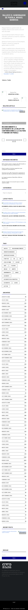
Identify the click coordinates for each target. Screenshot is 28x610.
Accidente (6, 275)
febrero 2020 (6, 421)
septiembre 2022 (7, 357)
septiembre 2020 (7, 399)
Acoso (16, 282)
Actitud (6, 286)
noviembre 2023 (7, 316)
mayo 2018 (5, 447)
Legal (14, 602)
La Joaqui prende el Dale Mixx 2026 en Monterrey (12, 178)
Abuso (16, 272)
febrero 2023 (6, 341)
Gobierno (4, 80)
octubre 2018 (6, 437)
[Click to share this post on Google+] (16, 86)
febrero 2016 (6, 518)
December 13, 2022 (9, 74)
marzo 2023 (5, 338)
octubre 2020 (6, 396)
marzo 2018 (5, 453)
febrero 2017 (6, 479)
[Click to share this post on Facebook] (6, 86)
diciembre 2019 (6, 428)
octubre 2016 (6, 492)
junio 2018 (5, 444)
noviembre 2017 (7, 466)
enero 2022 (5, 383)
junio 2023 (5, 332)
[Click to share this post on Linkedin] (21, 86)
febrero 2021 (6, 389)
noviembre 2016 (7, 489)
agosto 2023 (6, 325)
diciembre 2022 (6, 348)
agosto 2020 (6, 402)
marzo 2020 (5, 418)
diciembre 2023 (6, 312)
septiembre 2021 (7, 386)
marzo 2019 (5, 431)
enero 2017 (5, 482)
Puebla (9, 80)
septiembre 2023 (7, 322)
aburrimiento (7, 272)
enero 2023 (5, 344)
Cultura (22, 111)
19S (14, 258)
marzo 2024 (5, 303)
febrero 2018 (6, 457)
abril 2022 (5, 373)
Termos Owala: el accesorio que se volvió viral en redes (13, 182)
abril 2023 (5, 335)
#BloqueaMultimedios (17, 248)
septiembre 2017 (7, 473)
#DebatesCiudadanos (9, 251)
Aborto (14, 269)
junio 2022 (5, 367)
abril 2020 (5, 415)
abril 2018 (5, 450)
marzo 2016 (5, 514)
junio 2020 (5, 409)
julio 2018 (5, 441)
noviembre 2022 (7, 351)
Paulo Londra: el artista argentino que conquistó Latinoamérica (12, 169)
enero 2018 (5, 460)
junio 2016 (5, 505)
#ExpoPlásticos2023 (9, 255)
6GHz (5, 265)
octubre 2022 (6, 354)
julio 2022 (5, 364)
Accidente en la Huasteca (10, 279)
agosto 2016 (6, 498)
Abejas (5, 269)
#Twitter (6, 258)
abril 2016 (5, 511)
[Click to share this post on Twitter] (11, 86)
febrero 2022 (6, 380)
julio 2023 (5, 328)
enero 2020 (5, 425)
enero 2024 (5, 309)
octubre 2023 (6, 319)
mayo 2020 (5, 412)
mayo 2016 (5, 508)
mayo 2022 (5, 370)
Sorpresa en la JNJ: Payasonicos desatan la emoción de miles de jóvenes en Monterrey (13, 173)
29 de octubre (7, 262)
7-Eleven (13, 265)
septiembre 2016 (7, 495)
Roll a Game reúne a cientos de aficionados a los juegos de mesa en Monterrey (14, 164)
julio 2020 (5, 405)
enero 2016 (5, 521)
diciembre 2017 (6, 463)
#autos (6, 248)
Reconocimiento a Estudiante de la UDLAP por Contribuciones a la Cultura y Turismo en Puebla (14, 130)
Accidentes (7, 282)
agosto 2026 (6, 296)
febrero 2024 (6, 306)
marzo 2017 (5, 476)
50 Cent (18, 262)
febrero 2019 (6, 434)
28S (20, 258)
